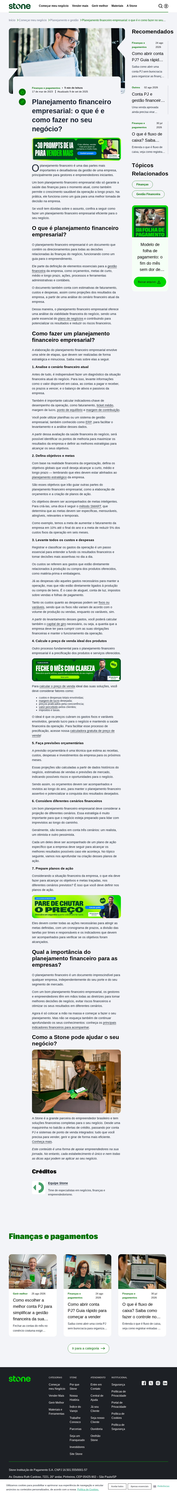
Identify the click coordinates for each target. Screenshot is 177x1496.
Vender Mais (56, 1395)
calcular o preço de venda (57, 686)
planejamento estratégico (49, 477)
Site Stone (76, 1453)
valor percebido (48, 707)
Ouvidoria (97, 1428)
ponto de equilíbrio (70, 410)
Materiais (117, 5)
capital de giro (56, 624)
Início (12, 20)
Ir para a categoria (85, 1348)
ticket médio (105, 405)
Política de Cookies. (88, 1489)
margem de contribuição (102, 410)
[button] (161, 1486)
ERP (89, 422)
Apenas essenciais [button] (139, 1486)
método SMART (90, 506)
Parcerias (75, 1428)
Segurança (118, 1384)
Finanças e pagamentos (46, 88)
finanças (142, 184)
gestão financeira (148, 194)
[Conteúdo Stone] (20, 6)
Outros (136, 87)
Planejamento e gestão (64, 20)
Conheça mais (42, 1141)
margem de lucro (49, 700)
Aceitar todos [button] (117, 1486)
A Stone (132, 5)
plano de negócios (70, 318)
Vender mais (80, 5)
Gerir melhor (100, 5)
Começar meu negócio (54, 5)
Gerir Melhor (56, 1402)
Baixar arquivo (147, 281)
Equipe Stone (58, 1183)
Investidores (77, 1447)
